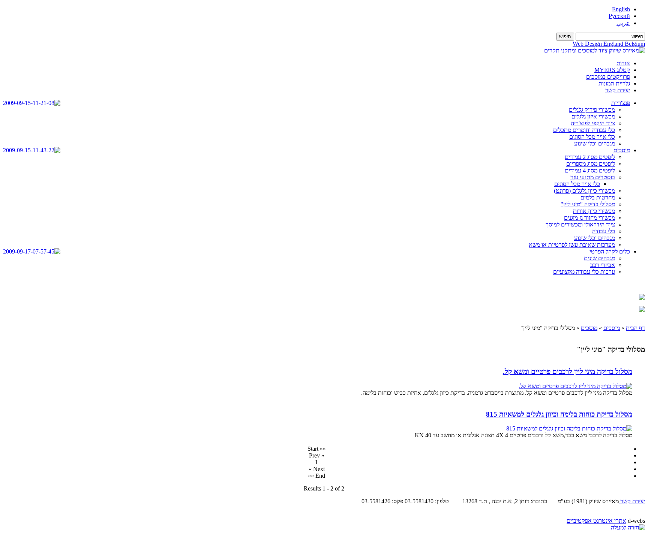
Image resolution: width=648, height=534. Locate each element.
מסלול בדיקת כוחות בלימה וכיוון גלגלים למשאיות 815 (559, 414)
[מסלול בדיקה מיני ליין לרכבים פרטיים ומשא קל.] (575, 386)
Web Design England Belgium (609, 43)
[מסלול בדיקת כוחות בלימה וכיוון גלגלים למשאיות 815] (569, 428)
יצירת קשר (632, 501)
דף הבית (635, 328)
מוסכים (611, 328)
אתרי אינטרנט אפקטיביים (596, 521)
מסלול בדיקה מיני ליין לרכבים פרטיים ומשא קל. (567, 371)
